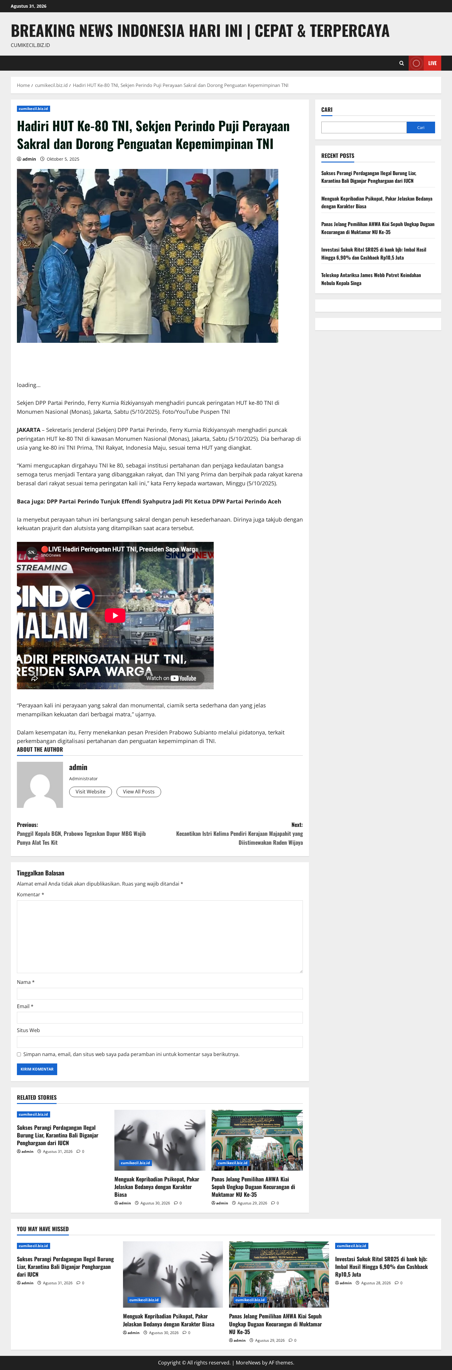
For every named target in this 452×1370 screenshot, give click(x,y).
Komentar (30, 894)
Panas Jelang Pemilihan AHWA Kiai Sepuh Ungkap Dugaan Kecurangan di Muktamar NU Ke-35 (253, 1186)
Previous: (81, 833)
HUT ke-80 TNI (64, 438)
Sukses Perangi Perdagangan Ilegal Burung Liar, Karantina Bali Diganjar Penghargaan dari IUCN (57, 1135)
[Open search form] (401, 63)
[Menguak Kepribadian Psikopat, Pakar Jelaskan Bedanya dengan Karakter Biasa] (160, 1140)
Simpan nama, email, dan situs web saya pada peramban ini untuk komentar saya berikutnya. (131, 1054)
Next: (239, 833)
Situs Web (28, 1030)
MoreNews (248, 1362)
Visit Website (90, 791)
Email (25, 1006)
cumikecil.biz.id (33, 108)
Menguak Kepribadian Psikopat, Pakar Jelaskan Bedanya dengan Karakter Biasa (156, 1186)
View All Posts (139, 791)
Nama (26, 982)
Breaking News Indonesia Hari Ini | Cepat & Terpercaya (200, 29)
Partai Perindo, (149, 429)
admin (29, 159)
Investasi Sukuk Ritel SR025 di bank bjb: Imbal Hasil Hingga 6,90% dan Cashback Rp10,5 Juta (373, 253)
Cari (326, 109)
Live (432, 62)
